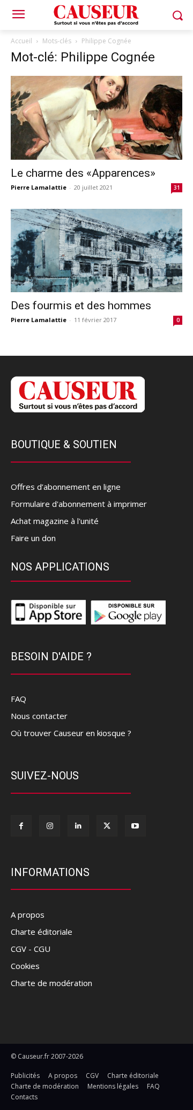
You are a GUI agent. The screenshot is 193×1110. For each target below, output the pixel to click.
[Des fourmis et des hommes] (96, 251)
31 (177, 187)
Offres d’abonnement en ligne (66, 486)
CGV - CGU (30, 948)
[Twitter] (106, 825)
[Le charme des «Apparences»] (96, 118)
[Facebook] (21, 825)
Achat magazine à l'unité (55, 520)
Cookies (25, 965)
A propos (27, 914)
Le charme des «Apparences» (83, 173)
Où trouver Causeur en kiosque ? (71, 733)
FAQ (18, 698)
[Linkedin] (78, 825)
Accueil (21, 40)
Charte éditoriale (41, 931)
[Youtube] (135, 825)
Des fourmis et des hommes (81, 305)
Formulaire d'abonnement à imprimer (79, 503)
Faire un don (33, 538)
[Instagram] (49, 825)
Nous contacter (39, 715)
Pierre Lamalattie (38, 187)
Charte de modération (51, 983)
